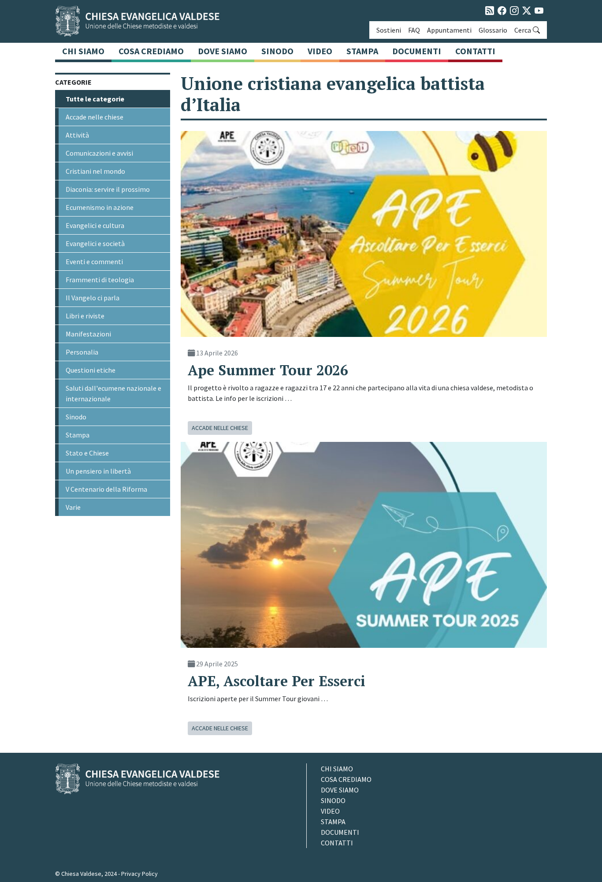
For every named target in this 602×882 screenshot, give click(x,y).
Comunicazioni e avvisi (99, 153)
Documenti (416, 50)
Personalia (82, 352)
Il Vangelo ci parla (92, 297)
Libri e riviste (85, 315)
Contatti (475, 50)
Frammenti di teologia (100, 279)
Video (320, 50)
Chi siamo (83, 50)
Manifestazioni (88, 333)
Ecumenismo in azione (100, 207)
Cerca (522, 30)
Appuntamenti (449, 30)
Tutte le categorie (95, 98)
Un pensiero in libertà (98, 471)
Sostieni (388, 30)
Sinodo (277, 50)
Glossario (493, 30)
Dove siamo (222, 50)
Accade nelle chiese (94, 116)
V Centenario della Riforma (106, 489)
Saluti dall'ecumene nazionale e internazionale (113, 393)
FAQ (414, 30)
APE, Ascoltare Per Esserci (276, 681)
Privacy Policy (139, 874)
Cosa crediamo (151, 50)
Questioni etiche (90, 370)
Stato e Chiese (87, 452)
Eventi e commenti (94, 261)
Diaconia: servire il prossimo (108, 189)
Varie (73, 507)
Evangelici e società (95, 243)
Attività (77, 135)
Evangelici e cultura (95, 225)
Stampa (362, 50)
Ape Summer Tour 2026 (268, 370)
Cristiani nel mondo (95, 171)
